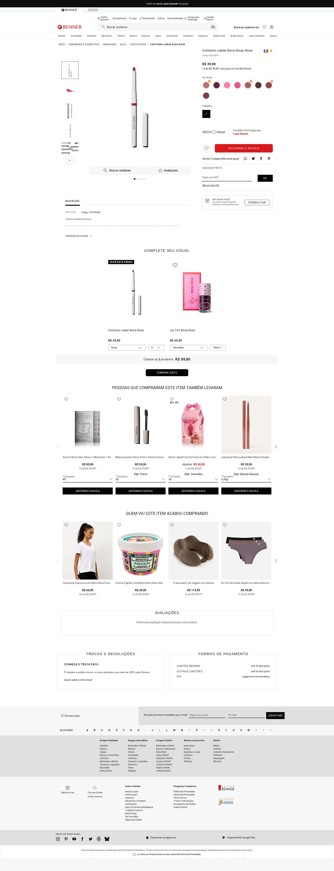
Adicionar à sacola (243, 148)
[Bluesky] (107, 840)
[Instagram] (58, 840)
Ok (265, 178)
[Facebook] (82, 840)
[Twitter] (90, 840)
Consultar (257, 202)
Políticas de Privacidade (132, 850)
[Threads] (99, 840)
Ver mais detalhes (76, 236)
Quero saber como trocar (78, 679)
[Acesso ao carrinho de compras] (271, 28)
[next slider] (57, 446)
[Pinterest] (66, 840)
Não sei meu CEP (210, 185)
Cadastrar (275, 715)
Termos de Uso (153, 850)
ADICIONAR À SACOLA (88, 491)
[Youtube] (74, 840)
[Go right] (70, 160)
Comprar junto (167, 372)
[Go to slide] (135, 179)
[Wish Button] (206, 148)
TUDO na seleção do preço (167, 3)
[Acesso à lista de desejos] (264, 28)
